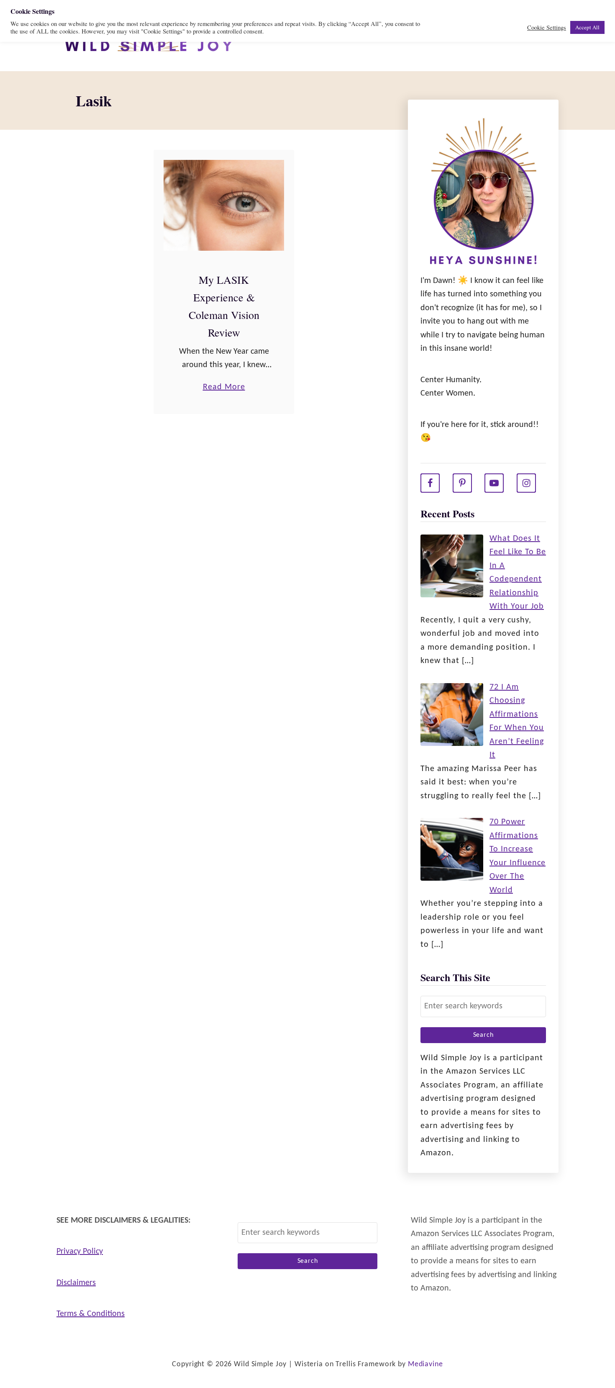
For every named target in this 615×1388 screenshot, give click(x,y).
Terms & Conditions (90, 1314)
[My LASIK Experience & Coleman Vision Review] (224, 205)
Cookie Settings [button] (546, 27)
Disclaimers (76, 1283)
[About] (483, 193)
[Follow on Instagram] (526, 483)
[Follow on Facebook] (430, 483)
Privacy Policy (79, 1251)
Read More (224, 388)
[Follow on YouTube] (494, 483)
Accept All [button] (587, 27)
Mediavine (425, 1364)
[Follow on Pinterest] (462, 483)
